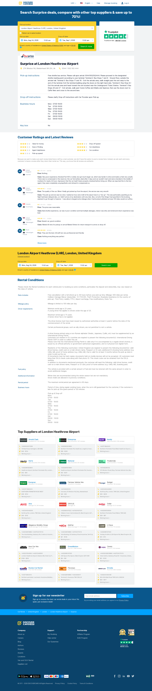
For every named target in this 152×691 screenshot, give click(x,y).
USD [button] (72, 3)
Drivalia (110, 568)
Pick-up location (25, 24)
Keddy (109, 439)
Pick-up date (24, 36)
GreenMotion (73, 546)
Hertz (31, 461)
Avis (30, 504)
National (71, 461)
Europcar (32, 482)
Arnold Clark (33, 439)
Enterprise (72, 439)
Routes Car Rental (36, 568)
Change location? (24, 256)
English (87, 3)
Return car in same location (31, 33)
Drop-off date (63, 36)
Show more (42, 243)
